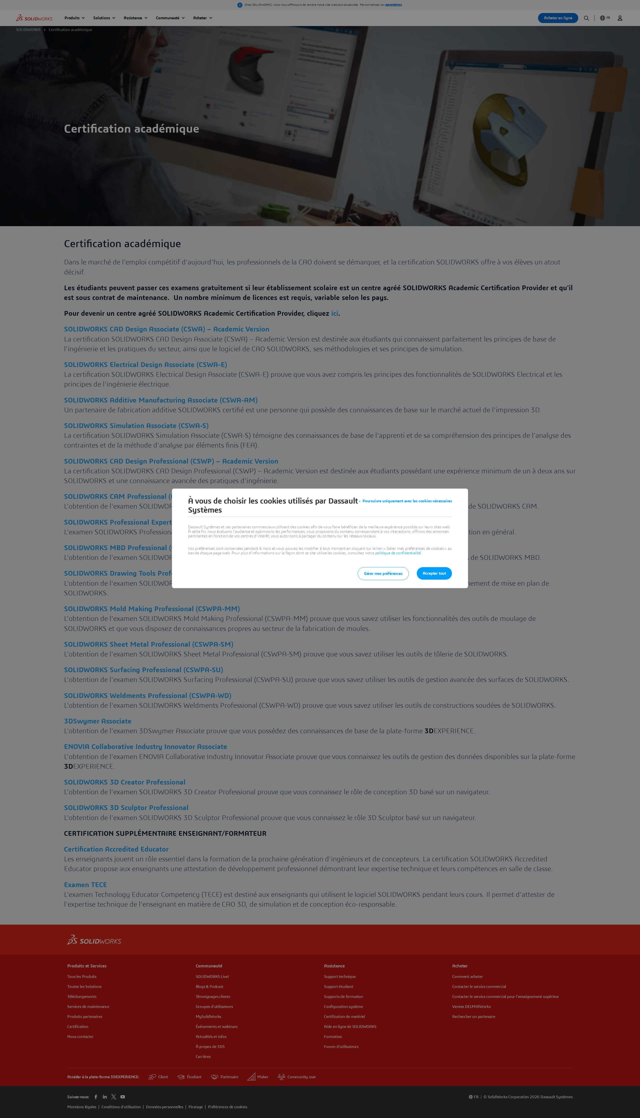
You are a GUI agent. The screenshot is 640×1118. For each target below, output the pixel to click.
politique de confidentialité (398, 553)
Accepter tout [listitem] (434, 573)
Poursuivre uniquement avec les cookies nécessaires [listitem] (407, 501)
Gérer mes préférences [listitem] (383, 574)
